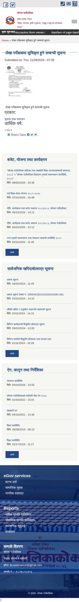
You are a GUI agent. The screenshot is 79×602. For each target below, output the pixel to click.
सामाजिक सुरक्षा (14, 487)
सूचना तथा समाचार (15, 119)
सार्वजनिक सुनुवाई (15, 526)
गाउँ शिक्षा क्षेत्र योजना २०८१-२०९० (23, 193)
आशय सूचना (12, 279)
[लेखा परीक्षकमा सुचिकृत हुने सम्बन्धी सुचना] (19, 83)
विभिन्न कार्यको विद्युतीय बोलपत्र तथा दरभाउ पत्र (29, 339)
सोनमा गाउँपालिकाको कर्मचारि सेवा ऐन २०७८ (27, 395)
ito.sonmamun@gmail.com (26, 565)
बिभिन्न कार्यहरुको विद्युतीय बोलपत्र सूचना (26, 324)
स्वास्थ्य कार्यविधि (14, 380)
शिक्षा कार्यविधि (13, 425)
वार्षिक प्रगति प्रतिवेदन (18, 514)
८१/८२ (8, 130)
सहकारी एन (12, 410)
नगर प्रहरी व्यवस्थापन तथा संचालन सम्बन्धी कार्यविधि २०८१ (34, 238)
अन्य (12, 252)
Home (5, 40)
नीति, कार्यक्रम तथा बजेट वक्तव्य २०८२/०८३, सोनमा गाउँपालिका (36, 223)
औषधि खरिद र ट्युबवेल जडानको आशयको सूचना (29, 309)
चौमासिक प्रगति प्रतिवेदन (20, 520)
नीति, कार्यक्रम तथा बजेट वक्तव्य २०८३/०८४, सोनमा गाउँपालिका (36, 208)
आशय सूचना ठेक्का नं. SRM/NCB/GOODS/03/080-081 (35, 294)
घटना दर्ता (11, 482)
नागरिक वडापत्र (14, 493)
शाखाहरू (10, 531)
